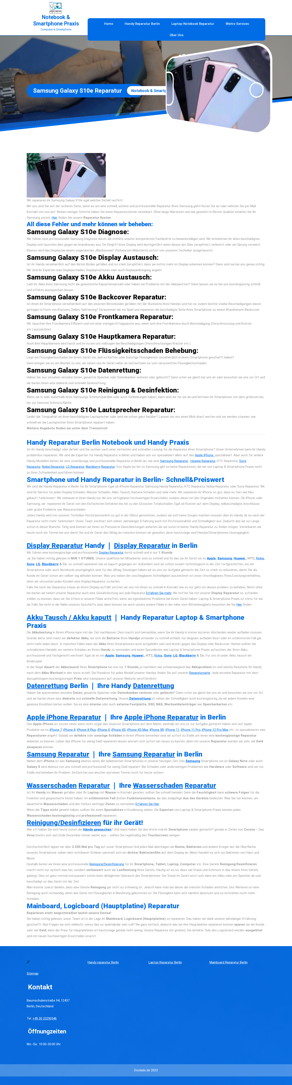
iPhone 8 (69, 730)
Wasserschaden (52, 785)
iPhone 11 (172, 730)
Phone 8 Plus (87, 730)
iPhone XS (118, 730)
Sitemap (32, 973)
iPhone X (103, 730)
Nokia (260, 558)
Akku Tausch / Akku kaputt (69, 617)
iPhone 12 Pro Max (214, 730)
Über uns (176, 35)
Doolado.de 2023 (146, 1070)
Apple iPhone (205, 455)
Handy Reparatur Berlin (142, 24)
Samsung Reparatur (174, 461)
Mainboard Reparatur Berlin (228, 962)
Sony (30, 564)
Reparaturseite (199, 673)
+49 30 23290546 (44, 1018)
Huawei (240, 558)
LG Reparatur (75, 467)
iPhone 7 (56, 730)
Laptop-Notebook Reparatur (192, 24)
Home (108, 24)
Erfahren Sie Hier (147, 804)
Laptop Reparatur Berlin (165, 962)
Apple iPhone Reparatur (64, 717)
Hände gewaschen (97, 829)
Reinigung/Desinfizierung (106, 864)
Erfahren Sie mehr (158, 593)
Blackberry (93, 467)
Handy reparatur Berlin (103, 962)
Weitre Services (237, 24)
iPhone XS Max (137, 730)
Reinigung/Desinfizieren (64, 823)
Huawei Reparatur (202, 461)
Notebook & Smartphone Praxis (56, 20)
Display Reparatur (55, 545)
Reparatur (108, 467)
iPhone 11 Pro (191, 730)
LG (38, 564)
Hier (54, 218)
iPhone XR (157, 730)
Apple (211, 558)
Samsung (224, 558)
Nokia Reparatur (53, 467)
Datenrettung (47, 686)
